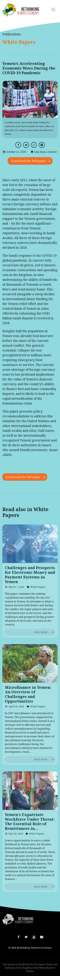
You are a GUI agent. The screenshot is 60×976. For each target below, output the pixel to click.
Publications (11, 34)
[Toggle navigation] (53, 9)
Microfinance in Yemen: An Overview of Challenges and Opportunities (28, 694)
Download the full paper (28, 161)
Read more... (41, 632)
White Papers (19, 42)
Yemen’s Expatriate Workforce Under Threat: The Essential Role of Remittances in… (30, 821)
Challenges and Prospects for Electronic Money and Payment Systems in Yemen (30, 574)
